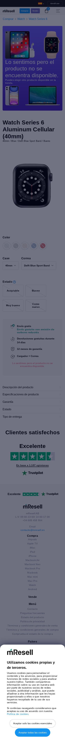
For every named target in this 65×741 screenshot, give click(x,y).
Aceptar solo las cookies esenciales (32, 723)
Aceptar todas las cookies (33, 732)
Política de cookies (17, 714)
